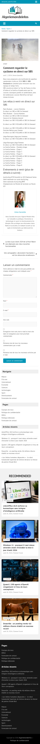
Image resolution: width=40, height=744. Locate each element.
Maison (4, 377)
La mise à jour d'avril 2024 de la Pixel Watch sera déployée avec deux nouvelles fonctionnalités (20, 244)
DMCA (4, 415)
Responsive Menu (36, 2)
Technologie (8, 500)
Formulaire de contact (9, 398)
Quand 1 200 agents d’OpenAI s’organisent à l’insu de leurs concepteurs (16, 587)
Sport (5, 64)
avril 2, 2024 (7, 75)
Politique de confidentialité (11, 412)
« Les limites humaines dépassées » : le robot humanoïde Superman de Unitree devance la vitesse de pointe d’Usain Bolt (19, 459)
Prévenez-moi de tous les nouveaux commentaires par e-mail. (15, 344)
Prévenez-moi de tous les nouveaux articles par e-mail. (19, 354)
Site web (6, 320)
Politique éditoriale (8, 418)
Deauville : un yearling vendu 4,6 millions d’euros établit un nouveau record (18, 626)
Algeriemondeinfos (25, 738)
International (6, 382)
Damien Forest (18, 514)
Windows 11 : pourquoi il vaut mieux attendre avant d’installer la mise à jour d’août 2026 (18, 547)
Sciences (5, 387)
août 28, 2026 (7, 514)
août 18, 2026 (7, 631)
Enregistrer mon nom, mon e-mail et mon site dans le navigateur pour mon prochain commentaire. (18, 334)
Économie (5, 385)
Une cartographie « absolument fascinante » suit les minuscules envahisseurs (19, 254)
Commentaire (8, 275)
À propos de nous (7, 410)
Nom (5, 301)
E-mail (6, 310)
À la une (4, 379)
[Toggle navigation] (4, 23)
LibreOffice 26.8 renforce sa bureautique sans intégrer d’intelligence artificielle (15, 508)
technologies (6, 390)
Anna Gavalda (18, 75)
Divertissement (7, 396)
